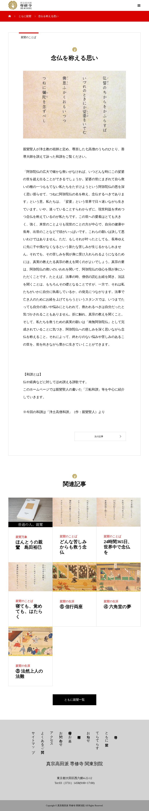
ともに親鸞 (106, 735)
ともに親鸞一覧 (74, 699)
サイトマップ (33, 740)
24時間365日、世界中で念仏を (118, 547)
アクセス (51, 736)
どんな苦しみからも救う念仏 (73, 547)
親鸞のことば (28, 37)
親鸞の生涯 (67, 601)
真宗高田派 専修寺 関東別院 (74, 763)
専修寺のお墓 (70, 733)
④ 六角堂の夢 (117, 606)
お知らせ (88, 735)
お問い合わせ (61, 737)
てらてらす (97, 738)
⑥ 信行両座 (71, 606)
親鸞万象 (21, 536)
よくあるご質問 (42, 738)
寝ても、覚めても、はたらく (29, 611)
